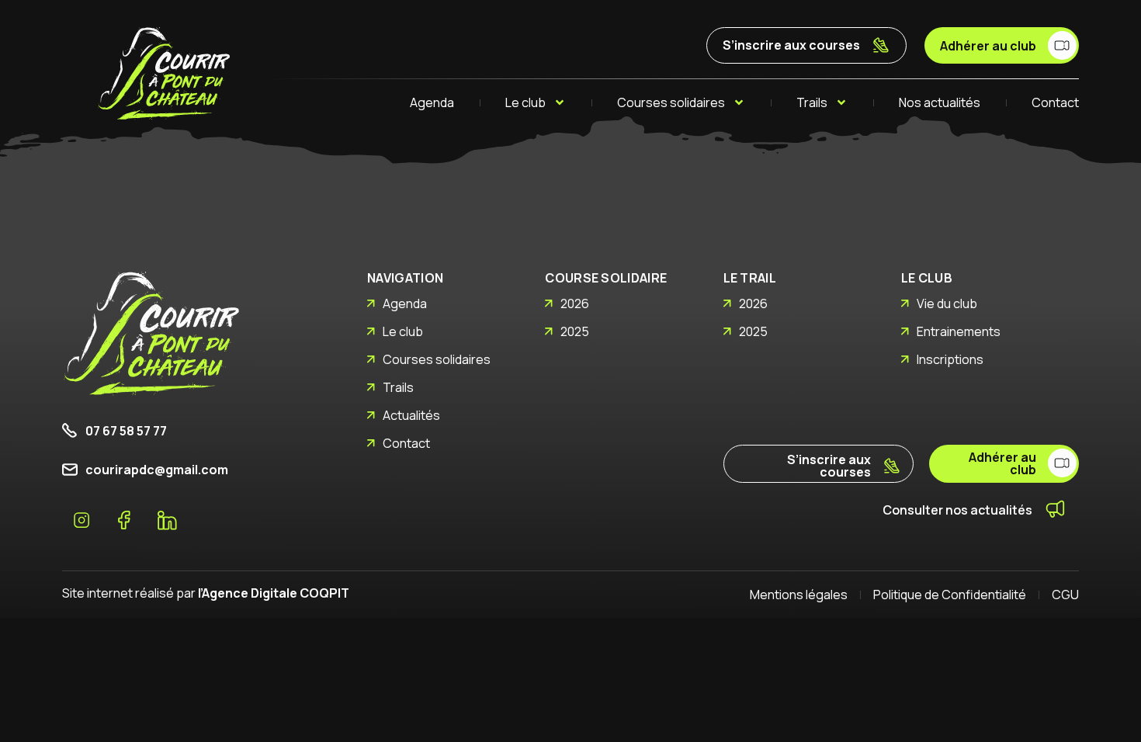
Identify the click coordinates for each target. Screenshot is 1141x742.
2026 (574, 303)
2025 (574, 331)
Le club (525, 102)
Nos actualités (939, 102)
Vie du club (947, 303)
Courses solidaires (671, 102)
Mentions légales (799, 594)
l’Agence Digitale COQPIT (273, 593)
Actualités (411, 415)
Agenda (432, 102)
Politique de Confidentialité (949, 594)
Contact (1055, 102)
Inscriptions (950, 359)
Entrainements (959, 331)
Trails (811, 102)
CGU (1065, 594)
